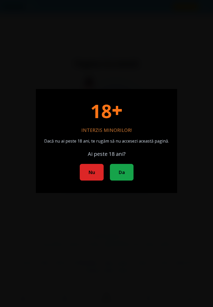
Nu (91, 172)
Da (121, 172)
